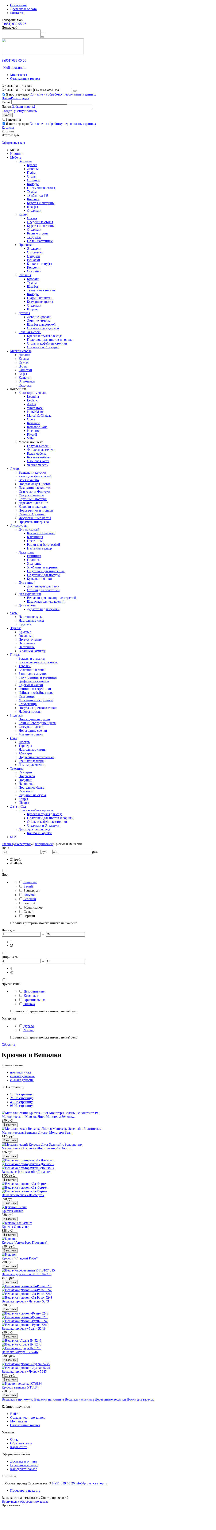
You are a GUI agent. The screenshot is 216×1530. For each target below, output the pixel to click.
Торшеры (25, 745)
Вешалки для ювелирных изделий (51, 597)
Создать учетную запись (19, 111)
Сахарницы (27, 696)
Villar (30, 438)
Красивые (31, 995)
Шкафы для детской (41, 324)
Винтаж (29, 1004)
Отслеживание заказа (17, 90)
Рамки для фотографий (35, 476)
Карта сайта (18, 1447)
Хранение (34, 563)
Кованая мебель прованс (36, 810)
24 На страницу (21, 1098)
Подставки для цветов (35, 484)
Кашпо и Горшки (39, 833)
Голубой (30, 895)
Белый (28, 886)
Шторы (24, 802)
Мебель (15, 157)
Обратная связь (21, 1443)
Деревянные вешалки (110, 1399)
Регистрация (20, 98)
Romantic (33, 423)
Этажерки (34, 248)
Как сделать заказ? (23, 1469)
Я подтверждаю (51, 94)
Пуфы (31, 172)
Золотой (29, 903)
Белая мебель (36, 453)
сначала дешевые (22, 1076)
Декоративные (34, 991)
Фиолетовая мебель (41, 449)
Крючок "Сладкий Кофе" (20, 1258)
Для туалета (27, 605)
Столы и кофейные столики (47, 343)
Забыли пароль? (23, 106)
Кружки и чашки (31, 685)
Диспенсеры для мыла (43, 586)
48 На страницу (21, 1102)
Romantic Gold (37, 427)
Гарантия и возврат (24, 1465)
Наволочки (27, 783)
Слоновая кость (38, 461)
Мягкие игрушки (31, 734)
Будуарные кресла (40, 301)
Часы (14, 613)
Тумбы (32, 191)
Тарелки (25, 666)
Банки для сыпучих (33, 673)
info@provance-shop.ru (91, 1483)
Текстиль (16, 768)
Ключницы (35, 537)
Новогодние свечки (33, 730)
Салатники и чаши (32, 670)
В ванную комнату (32, 651)
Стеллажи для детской (43, 328)
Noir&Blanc (35, 411)
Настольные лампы (32, 749)
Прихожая (26, 244)
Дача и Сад (18, 806)
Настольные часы (31, 620)
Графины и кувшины (34, 681)
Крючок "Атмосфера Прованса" (24, 1242)
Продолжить (11, 1505)
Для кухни (26, 552)
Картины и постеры (33, 499)
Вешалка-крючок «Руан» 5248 (23, 1328)
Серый (28, 911)
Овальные (26, 635)
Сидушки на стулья (32, 795)
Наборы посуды (30, 711)
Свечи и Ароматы (32, 514)
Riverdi (32, 434)
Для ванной (27, 582)
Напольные (27, 643)
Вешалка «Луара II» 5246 (20, 1352)
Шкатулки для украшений (46, 601)
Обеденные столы (40, 222)
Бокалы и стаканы (32, 658)
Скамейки (34, 271)
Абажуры (25, 753)
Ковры (23, 799)
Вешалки (33, 260)
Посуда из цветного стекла (38, 708)
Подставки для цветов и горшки (50, 339)
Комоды (33, 184)
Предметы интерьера (34, 522)
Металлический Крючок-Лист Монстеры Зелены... (38, 1116)
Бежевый (30, 882)
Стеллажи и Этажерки (43, 347)
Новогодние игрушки (34, 719)
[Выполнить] (75, 91)
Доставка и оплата (23, 9)
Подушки (25, 780)
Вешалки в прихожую (17, 1399)
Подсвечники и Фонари (36, 510)
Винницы (34, 556)
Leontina (33, 396)
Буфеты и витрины (40, 203)
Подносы (33, 560)
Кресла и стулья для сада (44, 336)
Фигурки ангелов (31, 495)
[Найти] (42, 32)
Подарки (16, 715)
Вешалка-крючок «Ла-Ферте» (23, 1195)
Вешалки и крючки (32, 472)
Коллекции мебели (32, 393)
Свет (13, 738)
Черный (29, 916)
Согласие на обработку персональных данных (63, 94)
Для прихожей (29, 529)
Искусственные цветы (35, 518)
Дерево (29, 1026)
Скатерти (25, 772)
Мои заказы (18, 75)
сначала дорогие (22, 1080)
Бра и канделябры (31, 761)
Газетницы (35, 541)
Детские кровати (39, 317)
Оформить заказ (13, 142)
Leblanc (32, 400)
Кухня (23, 214)
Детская (24, 313)
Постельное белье (31, 787)
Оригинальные (34, 1000)
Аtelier (31, 404)
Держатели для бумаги (43, 609)
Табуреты (34, 237)
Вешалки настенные (79, 1399)
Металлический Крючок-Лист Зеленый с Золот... (37, 1148)
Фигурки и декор (31, 727)
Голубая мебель (38, 446)
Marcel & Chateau (39, 415)
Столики (33, 180)
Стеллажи (34, 210)
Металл (29, 1030)
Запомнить (14, 119)
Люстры (24, 742)
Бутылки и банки (39, 578)
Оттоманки (35, 252)
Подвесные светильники (36, 757)
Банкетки (25, 370)
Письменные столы (41, 188)
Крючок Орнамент (15, 1226)
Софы (23, 374)
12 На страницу (21, 1094)
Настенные (27, 647)
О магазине (18, 5)
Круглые (25, 624)
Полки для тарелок (140, 1399)
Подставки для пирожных (46, 571)
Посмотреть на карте (25, 1490)
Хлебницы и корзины (42, 567)
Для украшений (30, 594)
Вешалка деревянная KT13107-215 (26, 1274)
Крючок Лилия (12, 1211)
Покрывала (27, 776)
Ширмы (32, 309)
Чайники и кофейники (35, 689)
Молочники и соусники (36, 700)
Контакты (17, 13)
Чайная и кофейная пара (36, 692)
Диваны (33, 169)
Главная (7, 844)
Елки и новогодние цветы (37, 723)
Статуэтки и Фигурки (34, 491)
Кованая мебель (30, 332)
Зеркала (15, 628)
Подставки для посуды (43, 575)
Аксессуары (18, 525)
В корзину (9, 1124)
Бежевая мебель (38, 457)
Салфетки (26, 791)
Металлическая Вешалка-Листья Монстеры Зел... (37, 1132)
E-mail (6, 102)
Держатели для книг (33, 503)
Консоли (33, 199)
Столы (31, 176)
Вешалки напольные (49, 1399)
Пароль (7, 106)
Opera (31, 419)
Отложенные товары (25, 78)
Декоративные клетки (34, 487)
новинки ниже (20, 1072)
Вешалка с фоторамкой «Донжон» (26, 1171)
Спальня (25, 275)
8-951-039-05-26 (63, 1483)
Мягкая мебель (20, 351)
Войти (6, 98)
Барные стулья (37, 233)
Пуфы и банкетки (40, 298)
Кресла (32, 165)
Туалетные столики (41, 290)
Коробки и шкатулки (34, 506)
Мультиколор (33, 907)
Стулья (32, 218)
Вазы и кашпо (29, 480)
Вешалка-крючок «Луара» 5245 (24, 1371)
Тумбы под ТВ (37, 195)
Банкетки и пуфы (39, 263)
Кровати (33, 279)
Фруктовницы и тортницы (38, 677)
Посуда (15, 654)
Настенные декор (39, 548)
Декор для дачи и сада (34, 829)
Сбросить (8, 1044)
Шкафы (32, 207)
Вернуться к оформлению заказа (25, 1501)
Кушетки (25, 377)
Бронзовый (32, 890)
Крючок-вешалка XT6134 (20, 1387)
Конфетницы (28, 704)
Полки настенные (40, 241)
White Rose (35, 408)
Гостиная (25, 161)
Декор (14, 468)
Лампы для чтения (32, 764)
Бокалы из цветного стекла (38, 662)
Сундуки (33, 256)
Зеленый (30, 899)
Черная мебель (37, 465)
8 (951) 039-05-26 (14, 24)
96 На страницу (21, 1105)
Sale (13, 837)
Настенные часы (30, 616)
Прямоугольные (30, 639)
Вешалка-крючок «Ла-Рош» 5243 (25, 1301)
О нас (14, 1439)
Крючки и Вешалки (41, 533)
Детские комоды (39, 320)
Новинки (16, 153)
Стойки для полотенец (43, 590)
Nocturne (33, 430)
